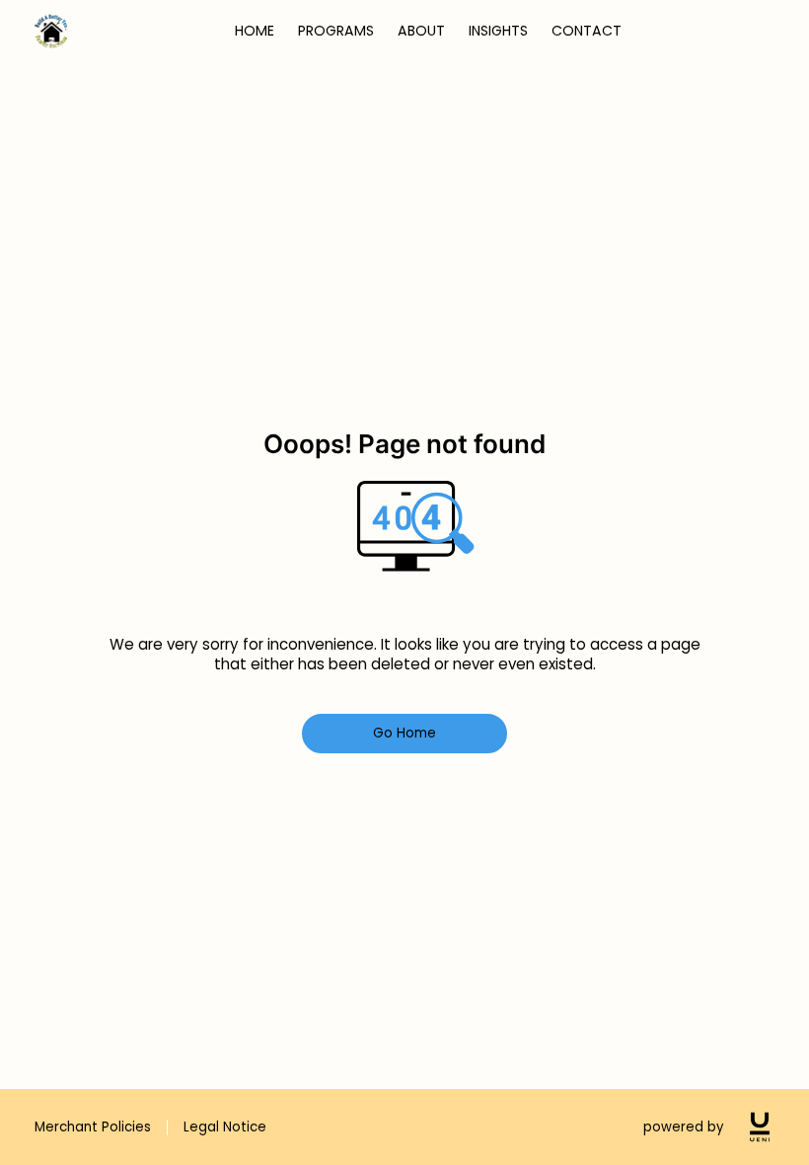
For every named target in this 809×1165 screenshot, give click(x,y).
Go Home (405, 733)
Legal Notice (225, 1127)
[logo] (759, 1127)
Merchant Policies (93, 1127)
